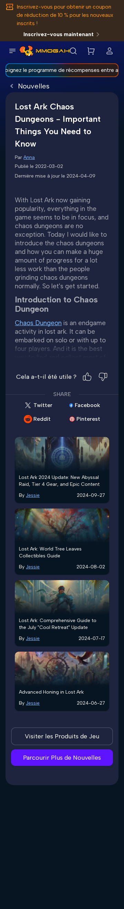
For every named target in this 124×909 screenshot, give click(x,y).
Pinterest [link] (88, 419)
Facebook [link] (87, 405)
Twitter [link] (42, 405)
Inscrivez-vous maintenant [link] (58, 34)
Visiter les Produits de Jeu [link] (62, 736)
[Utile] (87, 377)
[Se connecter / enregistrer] (109, 51)
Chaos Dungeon (38, 323)
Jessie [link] (33, 495)
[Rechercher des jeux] (73, 51)
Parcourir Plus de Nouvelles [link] (62, 757)
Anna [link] (29, 157)
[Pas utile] (103, 377)
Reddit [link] (42, 419)
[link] (26, 50)
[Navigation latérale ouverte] (12, 51)
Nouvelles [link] (34, 86)
